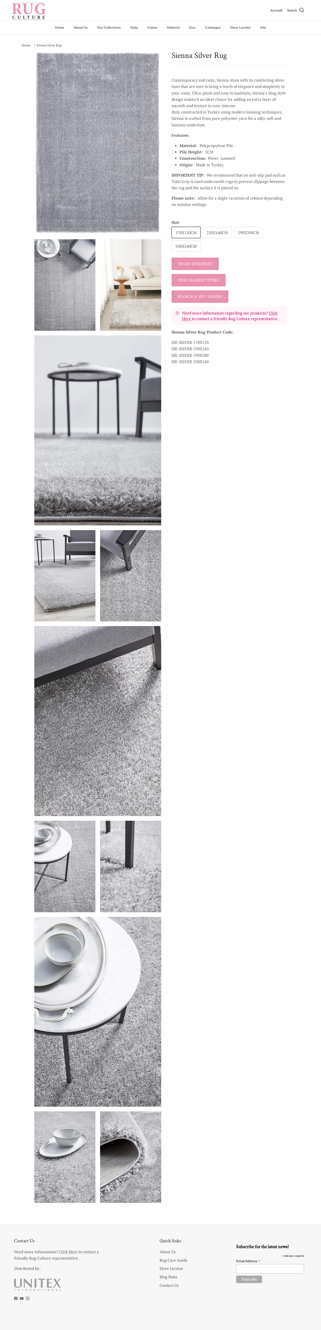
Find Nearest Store (198, 280)
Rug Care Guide (174, 1260)
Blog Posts (168, 1277)
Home (59, 27)
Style (134, 27)
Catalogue (213, 27)
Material (173, 27)
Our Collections (109, 27)
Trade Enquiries (195, 263)
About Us (81, 27)
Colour (152, 27)
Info (263, 27)
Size (192, 27)
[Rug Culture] (29, 10)
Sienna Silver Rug (49, 45)
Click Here (68, 1251)
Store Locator (240, 27)
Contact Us (169, 1285)
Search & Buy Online (200, 296)
